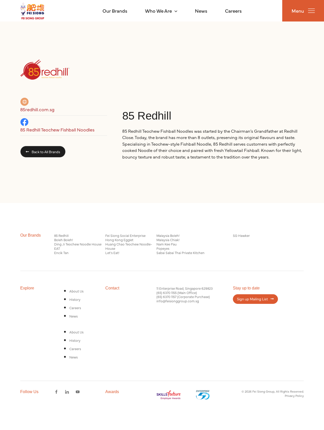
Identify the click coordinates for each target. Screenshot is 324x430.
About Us (76, 291)
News (201, 10)
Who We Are (158, 10)
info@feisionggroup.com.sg (177, 301)
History (74, 299)
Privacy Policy (294, 396)
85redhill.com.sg (37, 109)
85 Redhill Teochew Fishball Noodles (57, 129)
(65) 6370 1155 (166, 292)
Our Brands (115, 10)
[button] (174, 10)
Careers (233, 10)
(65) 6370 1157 (166, 296)
